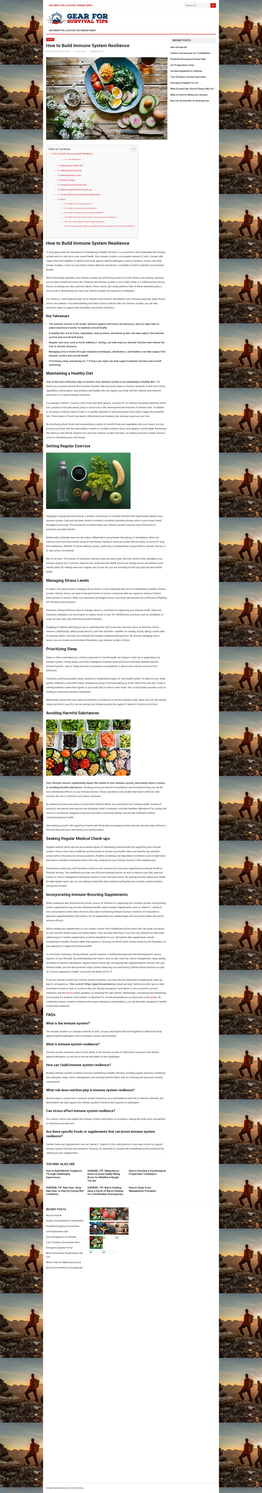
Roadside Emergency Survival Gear (188, 59)
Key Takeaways (74, 159)
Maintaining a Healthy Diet (71, 165)
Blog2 (50, 39)
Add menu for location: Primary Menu (71, 5)
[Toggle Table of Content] (131, 149)
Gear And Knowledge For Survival (66, 1488)
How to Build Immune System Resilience (73, 153)
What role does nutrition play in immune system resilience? (92, 217)
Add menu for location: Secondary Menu (72, 30)
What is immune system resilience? (82, 208)
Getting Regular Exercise (71, 170)
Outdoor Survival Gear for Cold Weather (190, 53)
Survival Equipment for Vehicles (186, 71)
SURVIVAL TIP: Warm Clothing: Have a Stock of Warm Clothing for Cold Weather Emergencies (105, 1191)
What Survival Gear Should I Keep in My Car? (192, 89)
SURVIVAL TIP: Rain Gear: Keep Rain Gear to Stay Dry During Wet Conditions (65, 1191)
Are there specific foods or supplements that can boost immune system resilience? (101, 226)
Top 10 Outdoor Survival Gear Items (188, 77)
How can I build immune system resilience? (85, 213)
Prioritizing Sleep (67, 180)
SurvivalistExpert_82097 (58, 51)
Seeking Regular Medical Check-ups (76, 190)
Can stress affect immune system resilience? (86, 222)
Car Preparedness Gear (182, 65)
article (70, 992)
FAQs (62, 199)
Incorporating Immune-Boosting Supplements (80, 194)
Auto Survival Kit (178, 47)
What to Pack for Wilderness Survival (188, 95)
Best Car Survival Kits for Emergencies (189, 100)
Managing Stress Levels (70, 175)
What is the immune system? (80, 204)
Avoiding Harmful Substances (73, 185)
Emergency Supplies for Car (184, 83)
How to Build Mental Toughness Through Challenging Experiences (64, 1174)
